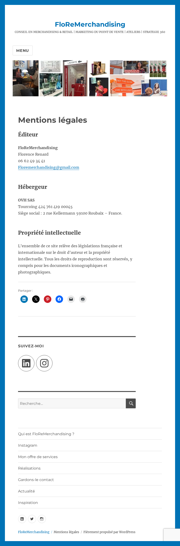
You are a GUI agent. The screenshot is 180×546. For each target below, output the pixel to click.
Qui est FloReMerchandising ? (46, 434)
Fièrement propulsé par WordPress (109, 532)
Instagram (27, 445)
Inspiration (28, 502)
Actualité (26, 491)
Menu (22, 50)
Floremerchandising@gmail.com (48, 167)
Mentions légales (66, 532)
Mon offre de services (38, 457)
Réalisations (29, 468)
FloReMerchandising (90, 24)
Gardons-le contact (36, 480)
